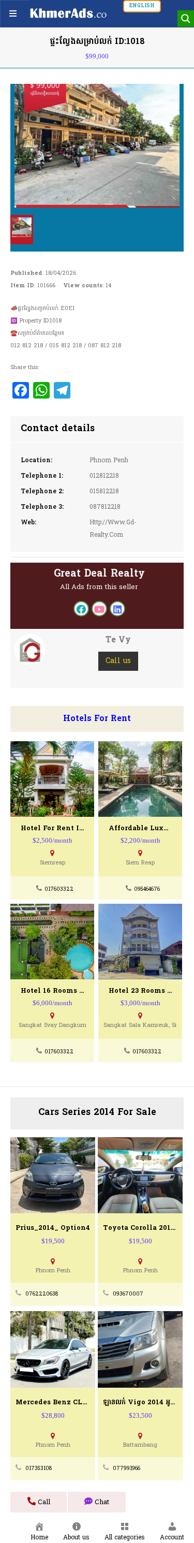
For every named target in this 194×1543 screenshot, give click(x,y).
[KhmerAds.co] (68, 13)
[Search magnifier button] (185, 18)
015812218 (104, 491)
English (142, 6)
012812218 (104, 476)
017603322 (58, 889)
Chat (101, 1502)
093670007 (128, 1294)
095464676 (147, 889)
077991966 (126, 1469)
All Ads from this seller (99, 587)
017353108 (38, 1469)
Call (43, 1502)
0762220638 (41, 1294)
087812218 (105, 507)
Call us (118, 661)
